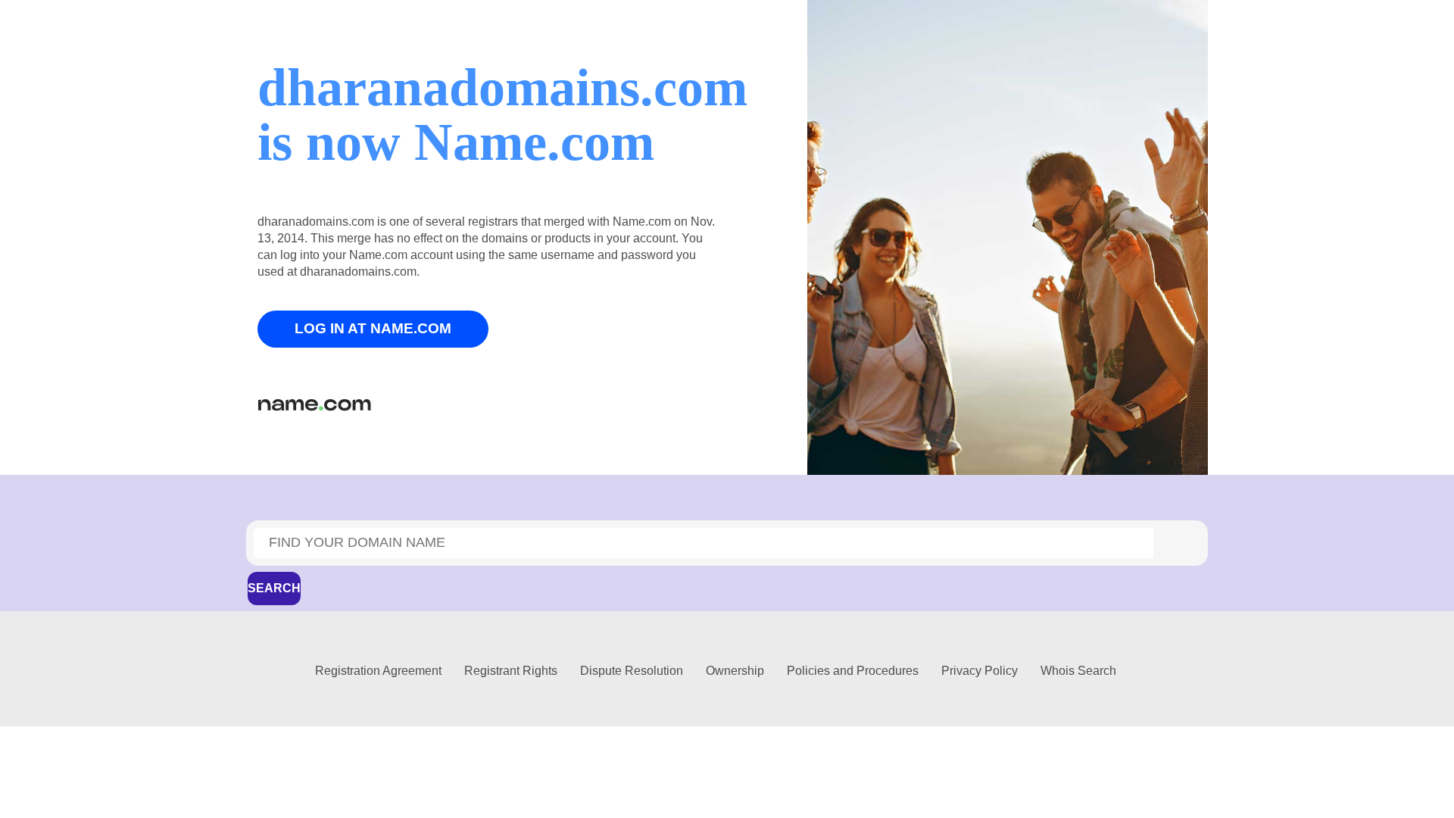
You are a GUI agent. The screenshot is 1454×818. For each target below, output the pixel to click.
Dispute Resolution (631, 670)
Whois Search (1078, 670)
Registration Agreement (378, 670)
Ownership (735, 670)
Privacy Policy (979, 670)
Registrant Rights (510, 670)
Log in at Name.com (373, 328)
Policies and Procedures (853, 670)
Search (274, 588)
